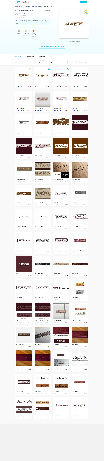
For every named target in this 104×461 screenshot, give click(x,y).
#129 (36, 179)
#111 (55, 250)
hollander (21, 415)
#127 (73, 179)
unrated (19, 62)
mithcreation (22, 226)
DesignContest (24, 2)
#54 (55, 368)
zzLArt (58, 297)
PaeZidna (21, 344)
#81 (55, 320)
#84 (17, 320)
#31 (73, 391)
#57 (73, 344)
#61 (73, 108)
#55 (36, 368)
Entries (18, 56)
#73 (36, 344)
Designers (41, 56)
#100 (36, 273)
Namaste (21, 13)
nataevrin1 (22, 179)
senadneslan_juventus (24, 320)
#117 (17, 85)
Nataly (76, 226)
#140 (36, 132)
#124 (36, 202)
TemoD (39, 391)
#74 (17, 344)
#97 (17, 297)
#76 (73, 320)
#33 (55, 391)
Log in (77, 2)
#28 (36, 415)
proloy (57, 344)
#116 (55, 226)
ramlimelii (40, 179)
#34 (36, 391)
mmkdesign (60, 226)
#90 (55, 297)
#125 (17, 202)
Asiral (78, 41)
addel (76, 391)
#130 (17, 179)
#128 (55, 179)
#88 (73, 297)
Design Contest (18, 6)
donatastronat (41, 250)
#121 (73, 202)
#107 (55, 85)
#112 (36, 250)
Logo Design (27, 6)
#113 (17, 250)
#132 (55, 155)
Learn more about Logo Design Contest (52, 46)
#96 (36, 297)
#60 (36, 108)
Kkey (39, 132)
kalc (57, 250)
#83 (36, 320)
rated (34, 62)
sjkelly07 (59, 84)
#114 (73, 226)
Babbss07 (40, 415)
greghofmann (78, 84)
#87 (73, 85)
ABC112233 (21, 108)
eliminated (27, 62)
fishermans (21, 132)
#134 (17, 155)
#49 (17, 391)
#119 (36, 226)
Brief (51, 56)
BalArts (58, 155)
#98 (73, 273)
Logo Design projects (37, 6)
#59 (55, 108)
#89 (36, 85)
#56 (17, 368)
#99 (55, 273)
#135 (73, 132)
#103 (17, 273)
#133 (36, 155)
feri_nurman (78, 202)
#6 (17, 132)
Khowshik (59, 202)
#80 (17, 108)
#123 (55, 202)
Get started (83, 2)
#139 (55, 132)
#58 (55, 344)
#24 (73, 415)
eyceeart (77, 297)
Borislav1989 (60, 132)
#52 (73, 368)
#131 (73, 155)
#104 (73, 250)
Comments (30, 56)
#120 (17, 226)
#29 (17, 415)
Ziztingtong (60, 179)
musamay (21, 297)
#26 (55, 415)
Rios (39, 84)
